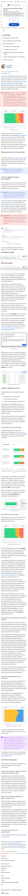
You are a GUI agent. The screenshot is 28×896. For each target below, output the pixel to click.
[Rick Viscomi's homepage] (11, 68)
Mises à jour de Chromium (6, 866)
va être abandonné (7, 217)
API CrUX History (13, 96)
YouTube (2, 880)
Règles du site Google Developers (19, 846)
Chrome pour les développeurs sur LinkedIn (10, 882)
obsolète (24, 92)
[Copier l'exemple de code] (26, 256)
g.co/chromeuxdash (6, 202)
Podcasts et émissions (5, 872)
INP (6, 161)
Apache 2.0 (22, 844)
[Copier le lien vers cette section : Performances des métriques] (20, 514)
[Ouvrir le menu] (2, 1)
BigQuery (20, 139)
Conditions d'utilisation (5, 889)
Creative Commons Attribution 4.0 (12, 843)
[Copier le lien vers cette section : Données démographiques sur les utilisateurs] (9, 678)
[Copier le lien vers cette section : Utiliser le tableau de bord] (20, 388)
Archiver (3, 870)
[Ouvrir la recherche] (15, 1)
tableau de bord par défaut (16, 158)
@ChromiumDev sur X (5, 878)
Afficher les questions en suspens (8, 860)
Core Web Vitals (19, 432)
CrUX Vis (13, 94)
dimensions (6, 681)
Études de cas (4, 868)
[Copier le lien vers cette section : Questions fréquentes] (18, 760)
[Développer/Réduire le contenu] (11, 35)
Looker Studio (4, 76)
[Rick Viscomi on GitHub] (7, 68)
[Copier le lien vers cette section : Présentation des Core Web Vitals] (22, 427)
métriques (19, 519)
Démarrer (14, 24)
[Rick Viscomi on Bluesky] (9, 68)
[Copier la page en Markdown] (3, 30)
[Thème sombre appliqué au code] (24, 256)
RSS (2, 884)
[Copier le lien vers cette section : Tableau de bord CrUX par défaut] (2, 154)
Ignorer (14, 20)
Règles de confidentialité (17, 889)
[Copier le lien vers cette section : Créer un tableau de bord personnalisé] (11, 179)
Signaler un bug (4, 858)
